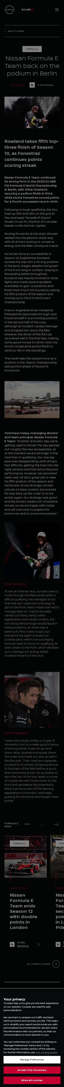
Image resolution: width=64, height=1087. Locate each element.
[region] (32, 1037)
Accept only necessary (32, 1070)
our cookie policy (47, 1052)
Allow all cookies (32, 1080)
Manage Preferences (32, 1059)
